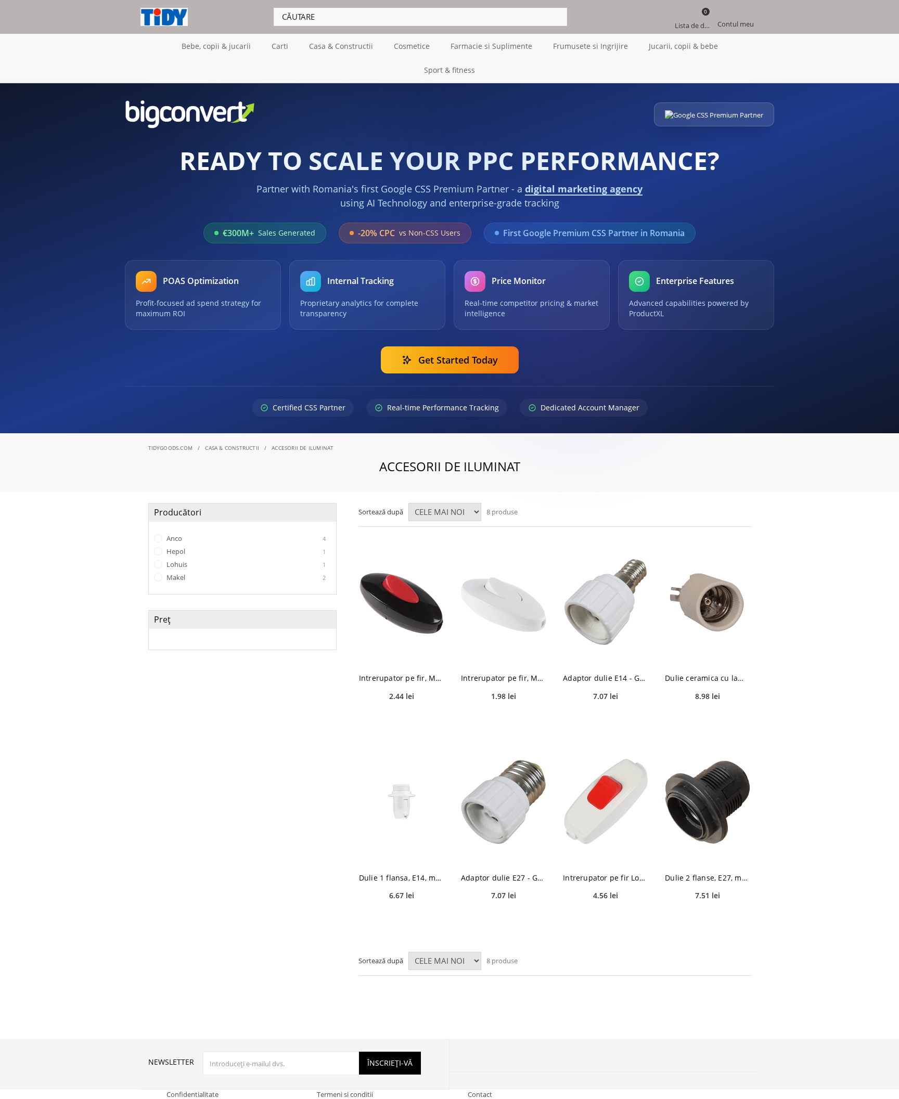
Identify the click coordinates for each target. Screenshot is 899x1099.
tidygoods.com (170, 447)
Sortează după (380, 511)
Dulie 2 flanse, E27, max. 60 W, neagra (707, 878)
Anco (245, 538)
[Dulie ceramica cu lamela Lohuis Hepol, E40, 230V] (707, 602)
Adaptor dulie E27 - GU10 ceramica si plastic (503, 878)
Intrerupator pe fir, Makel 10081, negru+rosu (401, 678)
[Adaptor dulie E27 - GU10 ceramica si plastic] (503, 802)
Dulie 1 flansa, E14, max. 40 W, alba (401, 878)
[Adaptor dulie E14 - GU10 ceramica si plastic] (605, 602)
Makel (245, 577)
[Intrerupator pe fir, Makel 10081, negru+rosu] (401, 602)
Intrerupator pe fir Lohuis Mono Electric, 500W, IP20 (605, 878)
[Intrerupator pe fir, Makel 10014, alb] (503, 602)
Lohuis (245, 564)
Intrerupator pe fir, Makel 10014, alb (503, 678)
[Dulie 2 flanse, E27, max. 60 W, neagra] (707, 802)
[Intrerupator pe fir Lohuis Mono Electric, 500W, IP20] (605, 802)
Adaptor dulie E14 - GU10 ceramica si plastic (605, 678)
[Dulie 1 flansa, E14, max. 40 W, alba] (401, 802)
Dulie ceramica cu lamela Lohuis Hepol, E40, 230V (707, 678)
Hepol (245, 551)
